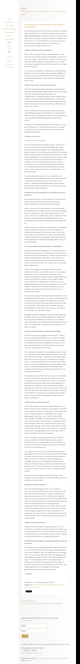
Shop (9, 61)
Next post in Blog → (28, 601)
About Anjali (9, 25)
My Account (9, 65)
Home (9, 19)
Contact (9, 56)
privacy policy (26, 621)
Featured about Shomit (41, 585)
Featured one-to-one (57, 585)
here (34, 41)
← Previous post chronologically (32, 603)
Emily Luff (29, 660)
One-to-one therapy (9, 29)
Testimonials (9, 39)
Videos (9, 49)
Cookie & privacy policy (42, 658)
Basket (10, 67)
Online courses (9, 32)
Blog (9, 52)
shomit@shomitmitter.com (32, 653)
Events (9, 36)
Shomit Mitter (9, 9)
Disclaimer (53, 658)
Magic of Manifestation (32, 587)
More (9, 42)
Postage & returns (63, 658)
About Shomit (9, 22)
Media (9, 46)
